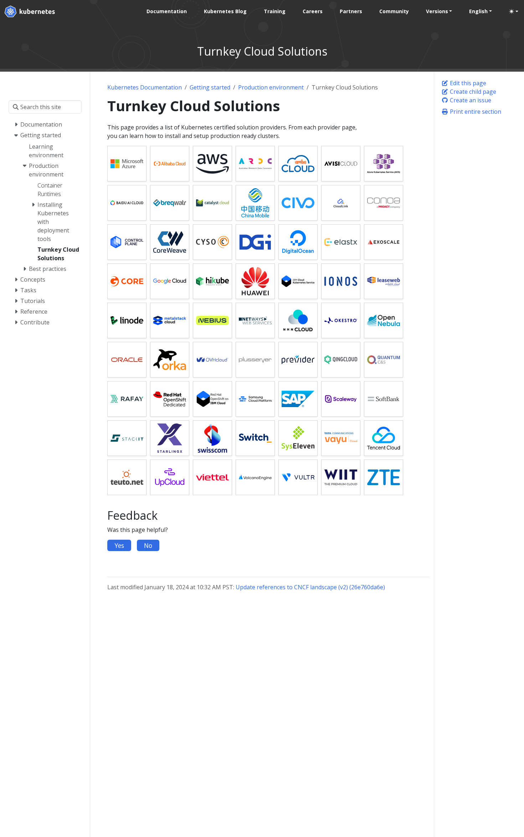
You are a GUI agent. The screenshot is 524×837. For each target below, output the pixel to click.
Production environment (271, 87)
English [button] (478, 11)
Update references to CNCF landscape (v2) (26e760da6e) (310, 587)
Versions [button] (437, 11)
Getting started (210, 87)
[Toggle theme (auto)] (513, 11)
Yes (119, 545)
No (148, 545)
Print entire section (474, 111)
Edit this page (467, 83)
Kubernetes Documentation (144, 87)
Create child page (472, 92)
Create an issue (469, 100)
